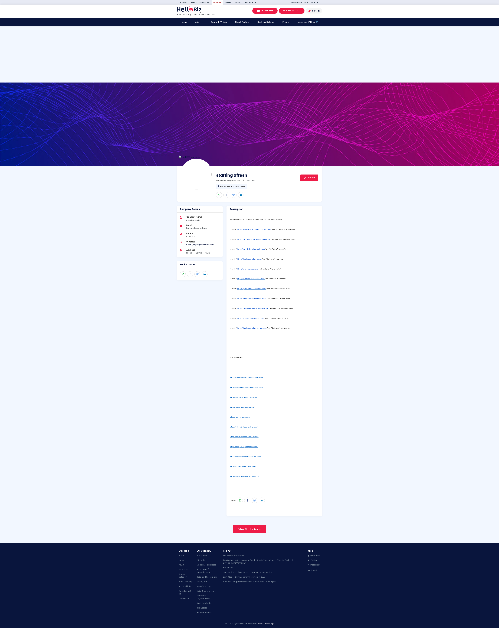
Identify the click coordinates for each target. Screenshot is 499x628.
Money (238, 2)
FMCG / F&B (202, 581)
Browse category (183, 575)
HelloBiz (217, 2)
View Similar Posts (249, 529)
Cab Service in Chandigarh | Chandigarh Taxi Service (247, 572)
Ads (197, 22)
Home (184, 22)
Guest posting (185, 581)
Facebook (315, 555)
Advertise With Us (299, 2)
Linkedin (314, 570)
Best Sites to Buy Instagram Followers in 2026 (244, 577)
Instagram (315, 565)
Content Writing (219, 22)
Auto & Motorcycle (205, 591)
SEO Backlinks (185, 586)
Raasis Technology (200, 2)
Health (228, 2)
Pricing (285, 22)
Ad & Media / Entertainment (203, 571)
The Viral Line (251, 2)
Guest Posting (242, 22)
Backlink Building (265, 22)
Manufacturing (204, 586)
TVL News (183, 2)
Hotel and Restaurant (207, 577)
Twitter (313, 560)
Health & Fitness (204, 612)
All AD (181, 565)
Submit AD (183, 569)
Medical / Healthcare (206, 565)
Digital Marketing (204, 603)
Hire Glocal (228, 567)
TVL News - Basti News (233, 555)
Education (201, 560)
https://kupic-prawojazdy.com (200, 244)
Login (181, 560)
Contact (315, 2)
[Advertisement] (153, 65)
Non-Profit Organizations (203, 597)
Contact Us (184, 598)
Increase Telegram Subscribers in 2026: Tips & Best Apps (249, 581)
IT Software (202, 555)
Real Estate (202, 608)
